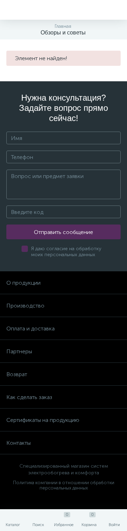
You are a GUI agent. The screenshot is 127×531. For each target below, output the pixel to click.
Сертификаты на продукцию (42, 420)
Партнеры (19, 351)
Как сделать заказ (29, 397)
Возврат (16, 374)
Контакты (18, 443)
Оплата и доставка (30, 328)
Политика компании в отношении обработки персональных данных (63, 485)
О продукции (23, 282)
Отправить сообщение (63, 232)
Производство (25, 305)
